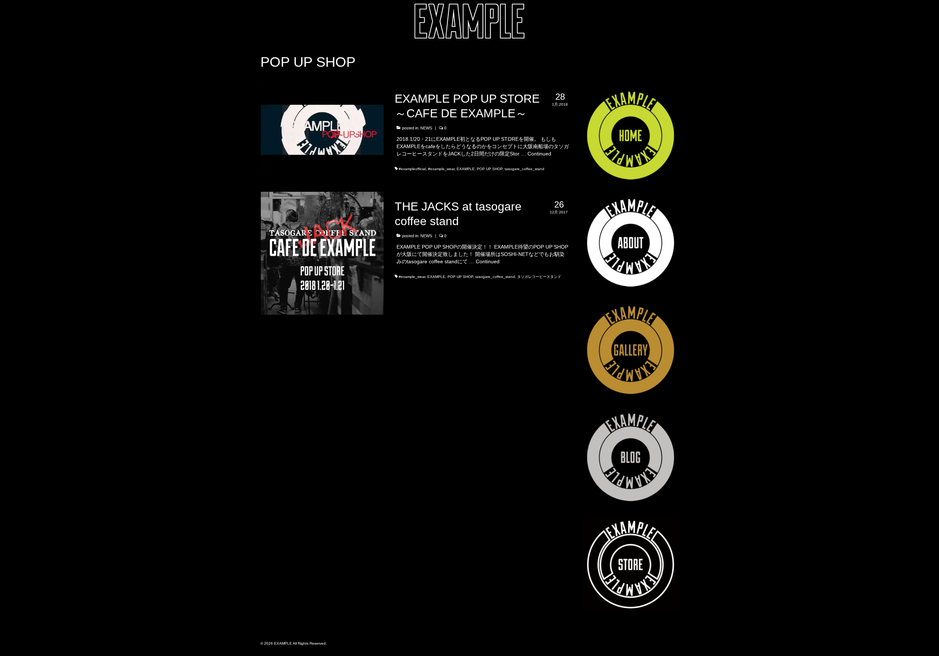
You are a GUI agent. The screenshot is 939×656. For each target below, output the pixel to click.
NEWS (426, 128)
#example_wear (441, 169)
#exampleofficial (412, 169)
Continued (539, 154)
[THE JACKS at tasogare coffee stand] (322, 253)
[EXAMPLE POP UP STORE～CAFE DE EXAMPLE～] (322, 129)
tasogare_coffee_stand (524, 169)
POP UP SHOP (490, 169)
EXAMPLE (466, 169)
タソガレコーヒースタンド (539, 277)
